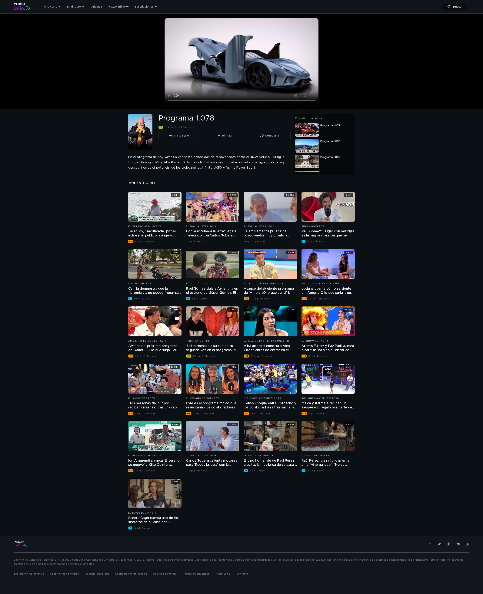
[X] (467, 544)
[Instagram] (458, 544)
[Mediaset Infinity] (22, 7)
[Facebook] (430, 544)
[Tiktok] (439, 544)
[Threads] (449, 544)
